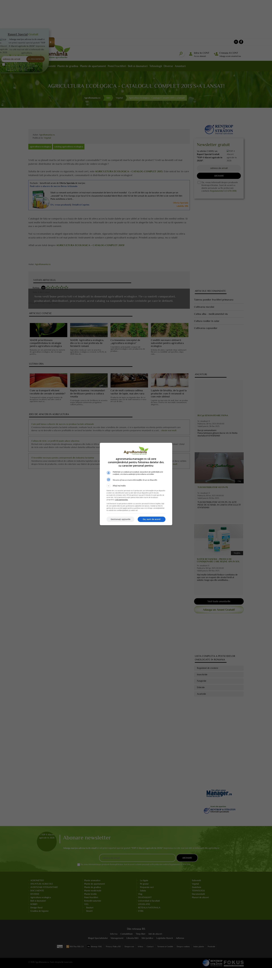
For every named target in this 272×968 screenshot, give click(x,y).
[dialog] (136, 484)
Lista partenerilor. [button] (121, 500)
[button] (136, 486)
